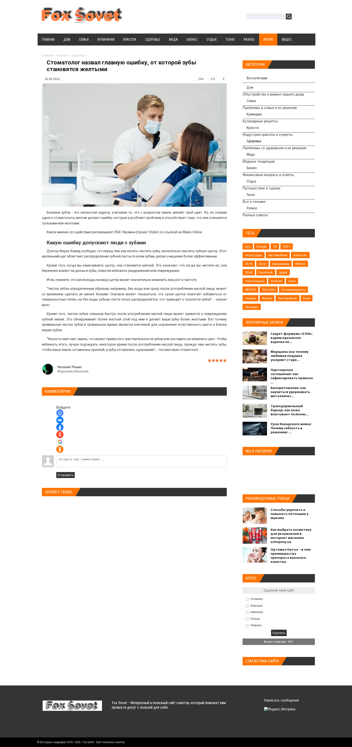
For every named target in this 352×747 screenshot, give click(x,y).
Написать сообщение (281, 700)
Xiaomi (267, 298)
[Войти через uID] (59, 412)
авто (262, 264)
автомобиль (287, 298)
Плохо (255, 618)
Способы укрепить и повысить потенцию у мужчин (289, 514)
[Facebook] (65, 725)
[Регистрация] (309, 17)
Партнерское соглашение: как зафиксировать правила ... (292, 376)
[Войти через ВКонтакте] (59, 420)
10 (275, 246)
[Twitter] (56, 725)
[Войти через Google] (60, 442)
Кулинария (254, 114)
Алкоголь (300, 255)
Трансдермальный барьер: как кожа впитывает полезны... (289, 410)
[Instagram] (84, 725)
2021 (286, 246)
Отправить (65, 475)
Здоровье (78, 55)
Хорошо (256, 605)
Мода (251, 154)
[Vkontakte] (47, 725)
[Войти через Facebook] (59, 427)
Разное (252, 208)
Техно (251, 195)
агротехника (255, 281)
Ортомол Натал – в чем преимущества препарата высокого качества (291, 555)
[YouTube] (75, 725)
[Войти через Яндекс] (59, 434)
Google (261, 246)
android (276, 281)
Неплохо (256, 612)
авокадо (251, 307)
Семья (251, 101)
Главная (48, 55)
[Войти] (298, 17)
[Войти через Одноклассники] (59, 449)
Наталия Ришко (69, 367)
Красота (253, 127)
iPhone (300, 264)
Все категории (257, 78)
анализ (250, 298)
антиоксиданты (293, 289)
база (306, 298)
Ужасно (256, 625)
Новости (62, 55)
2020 (249, 272)
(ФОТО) (250, 289)
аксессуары (253, 255)
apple (283, 272)
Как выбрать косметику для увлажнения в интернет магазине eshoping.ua (291, 536)
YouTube (268, 289)
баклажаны (280, 264)
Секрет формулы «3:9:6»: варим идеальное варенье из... (291, 338)
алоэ (292, 281)
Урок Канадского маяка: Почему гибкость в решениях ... (291, 428)
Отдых (251, 181)
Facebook (266, 272)
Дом (250, 87)
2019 (249, 264)
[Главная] (82, 20)
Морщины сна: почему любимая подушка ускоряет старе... (289, 356)
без (247, 246)
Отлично (256, 599)
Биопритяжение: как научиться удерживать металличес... (290, 392)
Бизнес (252, 168)
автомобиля (277, 255)
